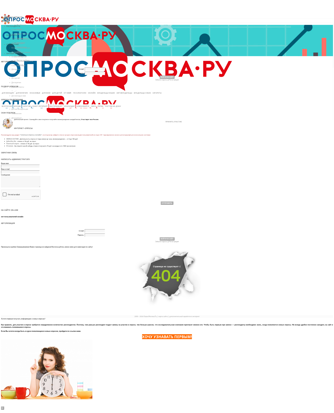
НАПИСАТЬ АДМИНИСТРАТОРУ (15, 159)
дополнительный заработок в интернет (184, 316)
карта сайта (163, 316)
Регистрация (174, 80)
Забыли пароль (161, 80)
